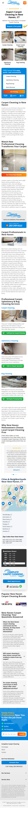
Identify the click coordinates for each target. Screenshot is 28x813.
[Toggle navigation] (3, 2)
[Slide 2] (13, 474)
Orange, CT (6, 524)
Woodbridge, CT (7, 514)
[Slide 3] (14, 474)
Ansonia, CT (6, 531)
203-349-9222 (15, 225)
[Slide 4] (16, 474)
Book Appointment (14, 581)
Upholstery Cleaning (12, 80)
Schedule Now (14, 762)
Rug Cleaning (10, 83)
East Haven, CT (7, 517)
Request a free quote (14, 26)
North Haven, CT (7, 526)
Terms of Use (15, 805)
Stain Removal (10, 87)
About (3, 749)
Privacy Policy (22, 805)
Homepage (4, 747)
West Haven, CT (7, 519)
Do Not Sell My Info (7, 805)
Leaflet (24, 510)
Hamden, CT (6, 521)
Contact (3, 752)
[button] (14, 498)
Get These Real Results (14, 175)
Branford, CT (6, 529)
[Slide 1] (11, 474)
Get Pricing (14, 92)
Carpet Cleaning (11, 76)
